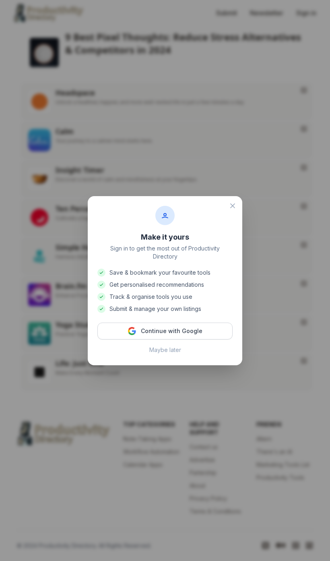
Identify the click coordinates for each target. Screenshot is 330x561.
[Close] (233, 206)
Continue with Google (171, 330)
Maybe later (165, 349)
